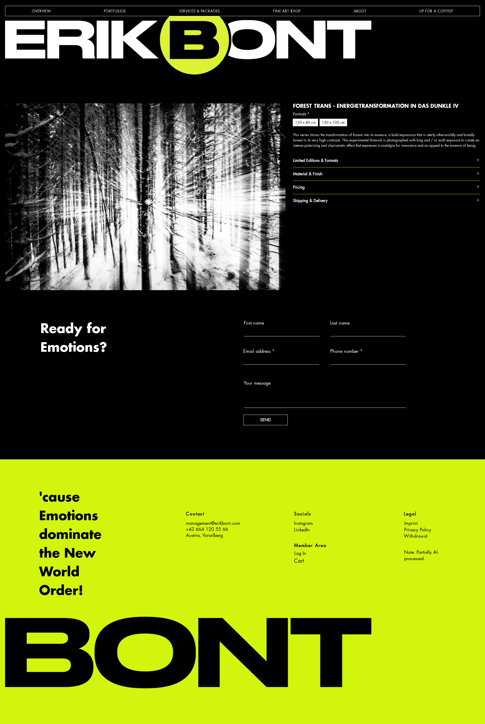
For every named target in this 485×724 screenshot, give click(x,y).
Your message (257, 383)
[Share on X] (325, 218)
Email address (257, 351)
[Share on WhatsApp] (315, 218)
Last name (340, 322)
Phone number (344, 351)
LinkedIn (302, 530)
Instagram (303, 523)
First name (254, 322)
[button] (115, 11)
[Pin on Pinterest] (306, 218)
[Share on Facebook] (296, 218)
